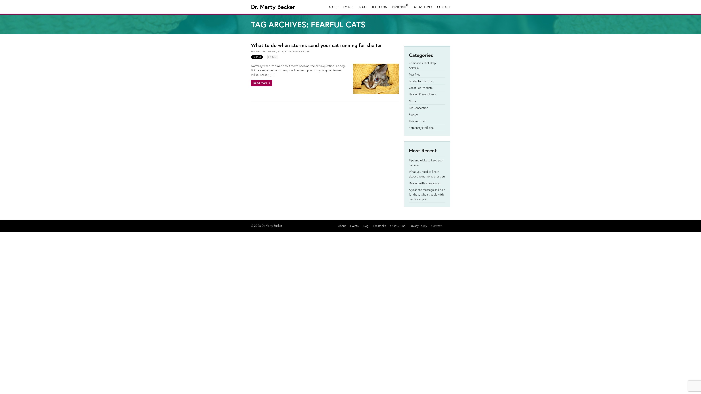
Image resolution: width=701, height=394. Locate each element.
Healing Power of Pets (422, 94)
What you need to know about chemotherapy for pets (427, 174)
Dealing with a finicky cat (424, 183)
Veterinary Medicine (421, 128)
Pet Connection (418, 108)
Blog (362, 7)
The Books (379, 7)
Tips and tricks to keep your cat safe (426, 162)
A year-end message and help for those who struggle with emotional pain (427, 194)
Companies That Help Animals (422, 65)
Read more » (261, 83)
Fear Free (400, 6)
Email (274, 57)
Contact (443, 7)
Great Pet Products (420, 88)
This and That (417, 121)
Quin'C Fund (423, 7)
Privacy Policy (418, 226)
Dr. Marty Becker (273, 7)
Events (348, 7)
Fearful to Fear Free (421, 81)
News (412, 101)
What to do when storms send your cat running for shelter (316, 45)
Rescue (413, 114)
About (333, 7)
